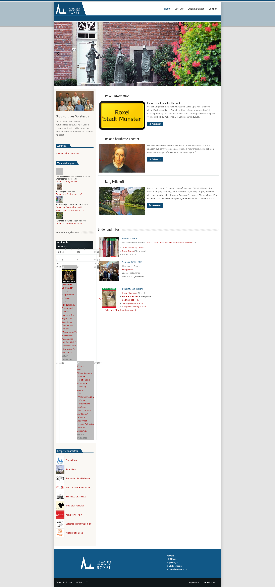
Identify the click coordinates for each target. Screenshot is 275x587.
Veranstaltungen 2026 (68, 153)
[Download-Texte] (100, 249)
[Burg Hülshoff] (100, 203)
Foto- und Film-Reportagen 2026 (120, 310)
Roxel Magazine (130, 293)
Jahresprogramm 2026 (132, 303)
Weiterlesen (156, 123)
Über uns (179, 8)
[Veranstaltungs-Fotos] (100, 272)
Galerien (213, 8)
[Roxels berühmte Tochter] (100, 160)
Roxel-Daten (128, 251)
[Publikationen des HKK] (100, 299)
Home (167, 8)
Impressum (194, 582)
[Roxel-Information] (100, 117)
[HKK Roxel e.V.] (67, 9)
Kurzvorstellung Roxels (133, 248)
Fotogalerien (128, 269)
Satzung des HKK (130, 300)
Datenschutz (209, 582)
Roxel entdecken (130, 296)
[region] (137, 53)
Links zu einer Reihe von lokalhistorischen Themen (169, 242)
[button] (58, 53)
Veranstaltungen (196, 8)
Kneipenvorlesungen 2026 (134, 306)
